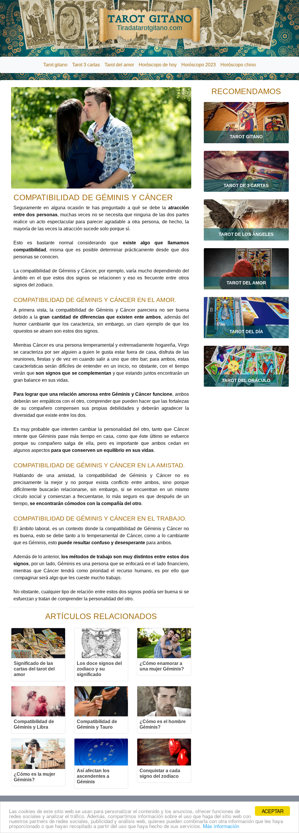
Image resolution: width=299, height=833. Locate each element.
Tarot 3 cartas (86, 64)
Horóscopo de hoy (158, 64)
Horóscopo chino (238, 64)
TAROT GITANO (149, 22)
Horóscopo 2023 (198, 64)
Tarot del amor (119, 64)
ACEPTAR (273, 811)
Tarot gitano (55, 64)
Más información (221, 825)
